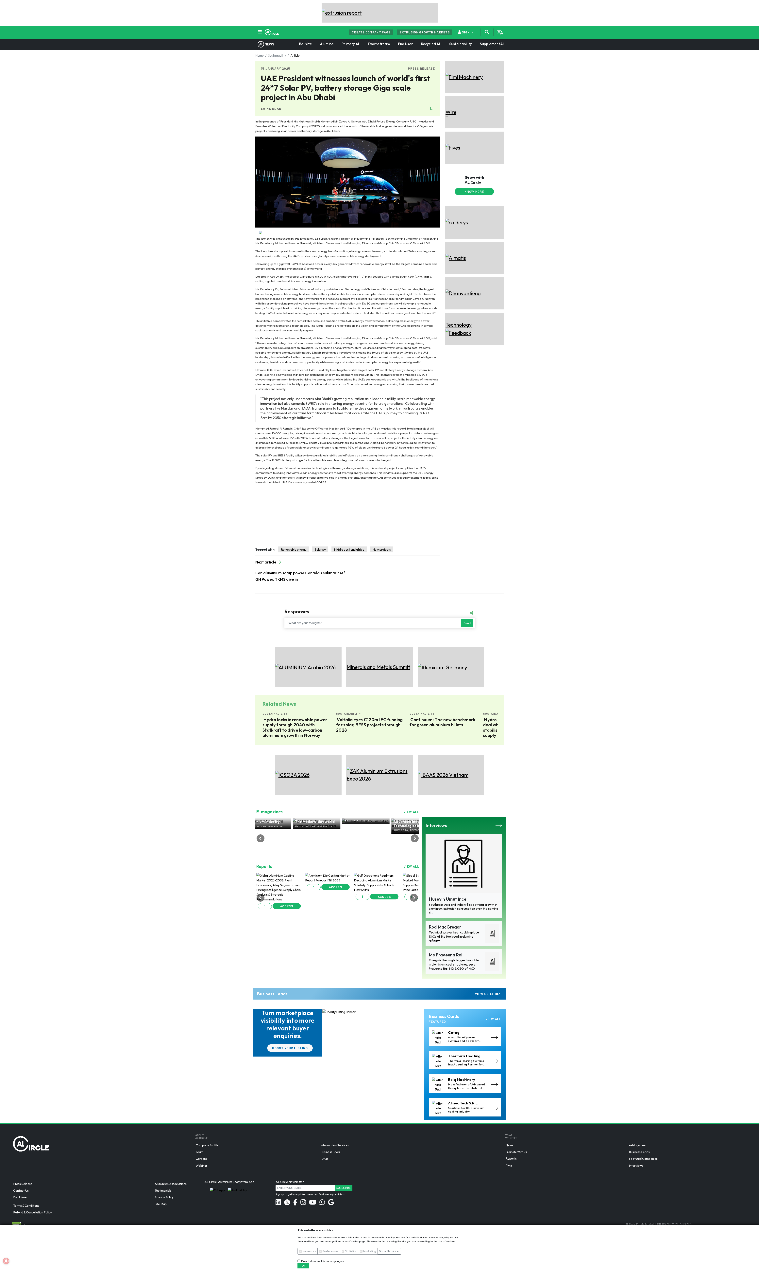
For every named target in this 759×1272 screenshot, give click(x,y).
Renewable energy (293, 549)
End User (405, 44)
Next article (266, 562)
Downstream (379, 44)
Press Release (22, 1184)
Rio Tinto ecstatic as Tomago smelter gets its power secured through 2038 (440, 725)
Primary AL (351, 44)
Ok (303, 1265)
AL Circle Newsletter (290, 1182)
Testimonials (163, 1190)
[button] (265, 904)
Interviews (636, 1166)
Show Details (389, 1251)
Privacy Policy (164, 1197)
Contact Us (21, 1190)
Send (467, 623)
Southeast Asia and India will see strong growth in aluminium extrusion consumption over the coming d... (463, 909)
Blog (509, 1165)
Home (259, 55)
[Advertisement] (347, 515)
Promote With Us (516, 1152)
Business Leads (639, 1152)
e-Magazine (637, 1145)
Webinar (201, 1166)
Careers (201, 1159)
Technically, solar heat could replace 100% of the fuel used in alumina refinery (454, 936)
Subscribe (343, 1188)
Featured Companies (643, 1159)
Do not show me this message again (322, 1261)
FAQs (324, 1159)
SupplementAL (492, 44)
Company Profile (207, 1145)
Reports (511, 1158)
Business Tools (330, 1152)
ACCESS (287, 904)
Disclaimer (20, 1197)
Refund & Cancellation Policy (32, 1212)
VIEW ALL (411, 812)
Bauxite (305, 44)
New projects (382, 549)
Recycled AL (431, 44)
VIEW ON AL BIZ (487, 994)
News (509, 1145)
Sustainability (460, 44)
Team (199, 1152)
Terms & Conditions (26, 1205)
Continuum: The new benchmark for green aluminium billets (295, 722)
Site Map (161, 1204)
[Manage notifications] (6, 1261)
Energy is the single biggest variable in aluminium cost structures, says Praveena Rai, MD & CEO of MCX (454, 964)
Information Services (335, 1145)
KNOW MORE (474, 191)
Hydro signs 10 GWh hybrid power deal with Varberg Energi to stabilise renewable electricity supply (371, 727)
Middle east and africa (349, 549)
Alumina (326, 44)
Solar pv (320, 549)
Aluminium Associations (171, 1184)
